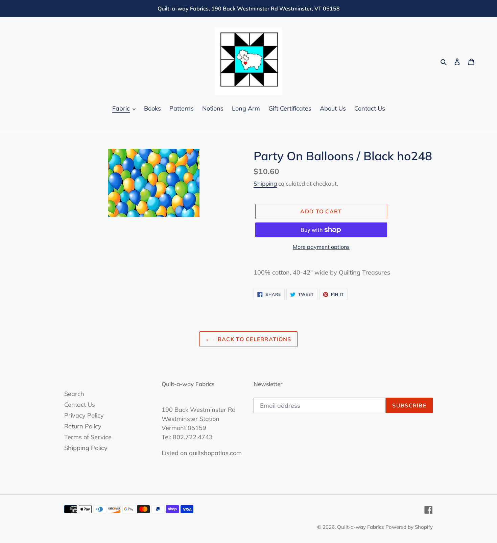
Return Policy (82, 426)
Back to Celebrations (253, 339)
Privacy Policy (84, 415)
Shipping (265, 183)
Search (74, 394)
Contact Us (79, 404)
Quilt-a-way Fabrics (360, 527)
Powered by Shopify (409, 527)
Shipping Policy (86, 448)
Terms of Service (88, 437)
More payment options (321, 246)
